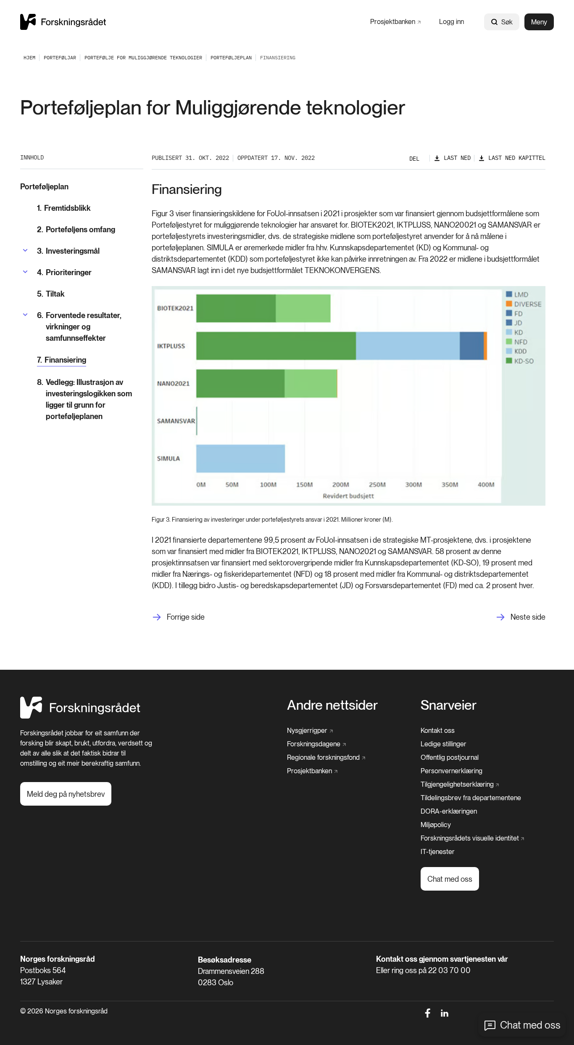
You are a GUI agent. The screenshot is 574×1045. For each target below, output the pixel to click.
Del (414, 158)
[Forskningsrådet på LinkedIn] (445, 1013)
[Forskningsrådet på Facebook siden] (427, 1013)
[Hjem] (63, 21)
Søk (507, 22)
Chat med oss (530, 1025)
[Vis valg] (25, 250)
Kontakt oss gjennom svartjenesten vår (442, 959)
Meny (539, 22)
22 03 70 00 (449, 970)
